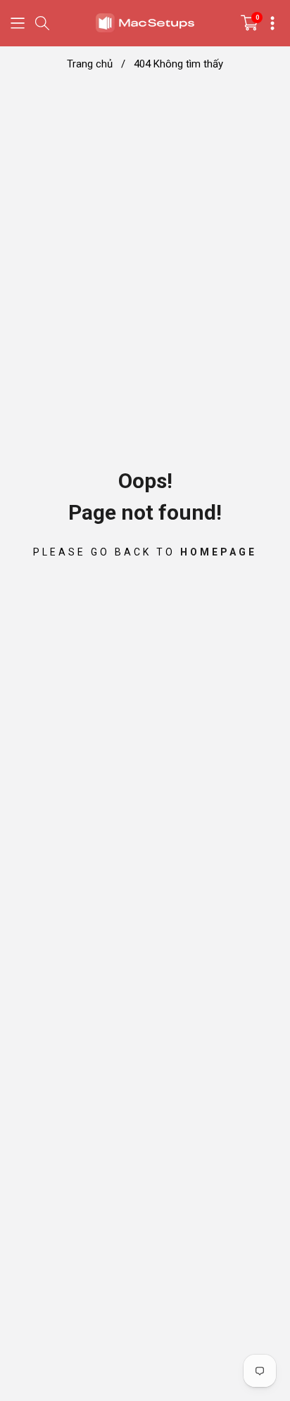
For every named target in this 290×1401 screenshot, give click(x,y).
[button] (18, 23)
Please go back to (145, 551)
